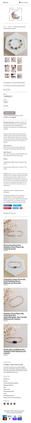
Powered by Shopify (17, 412)
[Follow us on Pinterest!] (8, 404)
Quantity (6, 105)
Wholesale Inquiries (9, 395)
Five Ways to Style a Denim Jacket (13, 364)
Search (5, 381)
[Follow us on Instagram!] (11, 404)
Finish (5, 100)
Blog (5, 387)
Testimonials (7, 389)
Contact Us (6, 379)
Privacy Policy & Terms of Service (12, 397)
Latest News (7, 362)
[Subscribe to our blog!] (14, 404)
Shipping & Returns (9, 385)
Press (5, 393)
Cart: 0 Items (24, 2)
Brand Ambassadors (9, 391)
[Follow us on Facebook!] (5, 404)
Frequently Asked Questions (11, 383)
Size (5, 94)
